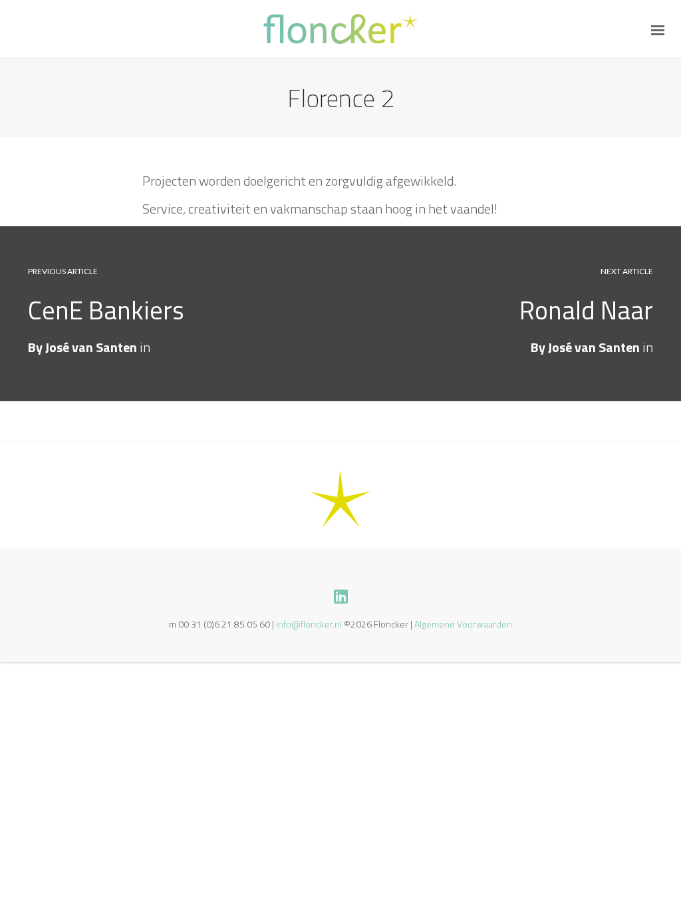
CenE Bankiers (106, 310)
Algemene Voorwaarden (463, 624)
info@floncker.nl (309, 624)
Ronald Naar (586, 310)
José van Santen (594, 347)
